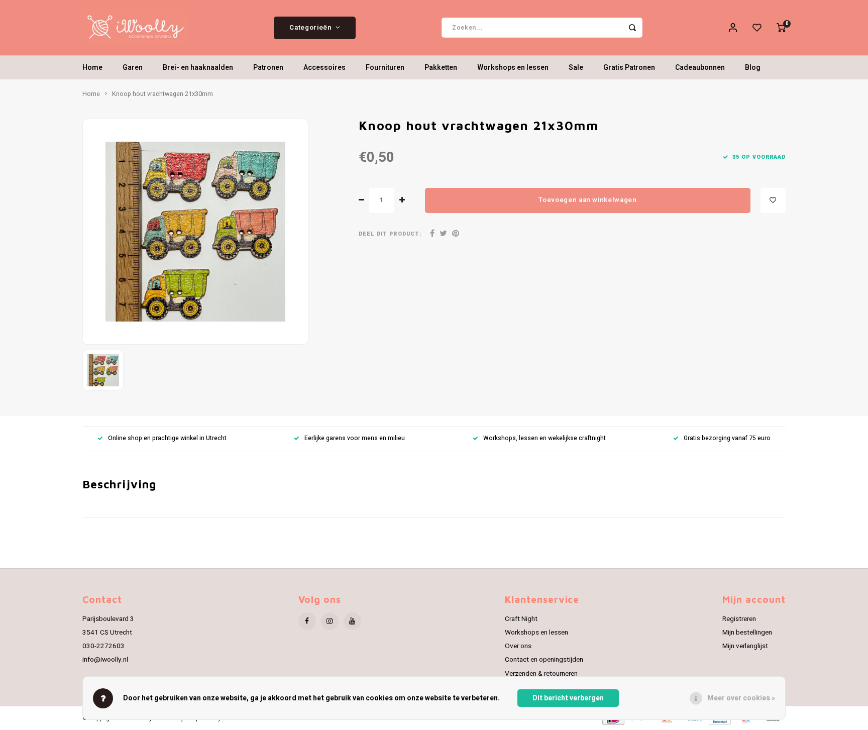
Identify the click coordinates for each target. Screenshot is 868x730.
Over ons (518, 646)
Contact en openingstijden (544, 660)
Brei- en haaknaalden (198, 67)
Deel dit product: (390, 234)
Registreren (739, 619)
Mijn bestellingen (747, 633)
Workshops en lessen (513, 67)
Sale (576, 67)
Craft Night (521, 619)
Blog (753, 67)
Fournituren (385, 67)
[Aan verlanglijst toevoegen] (773, 200)
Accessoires (324, 67)
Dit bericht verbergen (568, 698)
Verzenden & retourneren (541, 674)
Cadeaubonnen (700, 67)
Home (92, 67)
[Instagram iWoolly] (330, 621)
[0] (781, 28)
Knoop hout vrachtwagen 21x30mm (162, 93)
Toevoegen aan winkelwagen (587, 200)
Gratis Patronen (629, 67)
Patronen (268, 67)
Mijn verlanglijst (745, 646)
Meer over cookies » (741, 698)
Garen (133, 67)
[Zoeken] (632, 28)
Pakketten (440, 67)
